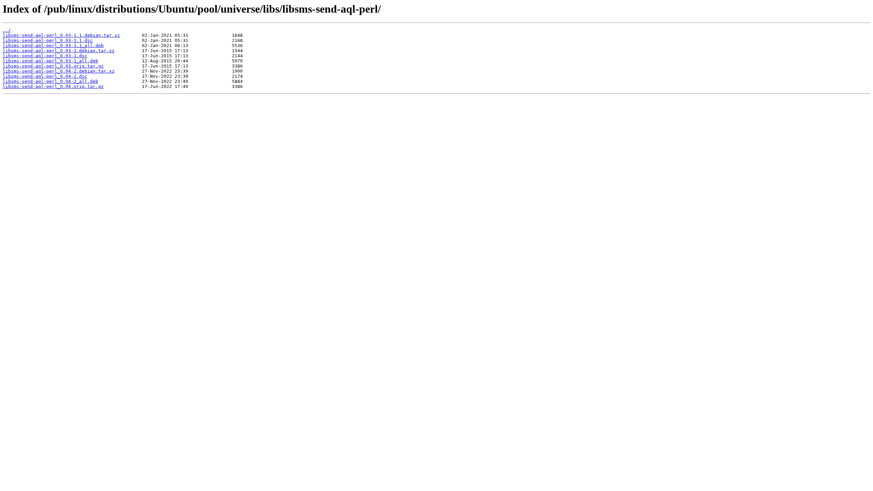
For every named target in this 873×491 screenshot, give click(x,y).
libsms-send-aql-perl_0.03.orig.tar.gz (53, 66)
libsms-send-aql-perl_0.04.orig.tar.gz (53, 86)
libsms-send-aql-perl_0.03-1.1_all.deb (53, 45)
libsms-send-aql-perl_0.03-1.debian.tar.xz (59, 50)
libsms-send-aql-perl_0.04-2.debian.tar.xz (59, 71)
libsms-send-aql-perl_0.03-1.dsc (45, 55)
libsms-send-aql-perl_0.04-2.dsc (45, 76)
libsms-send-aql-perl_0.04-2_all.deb (50, 81)
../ (7, 30)
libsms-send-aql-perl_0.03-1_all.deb (50, 60)
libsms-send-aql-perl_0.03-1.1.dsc (48, 40)
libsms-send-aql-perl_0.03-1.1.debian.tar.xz (61, 35)
